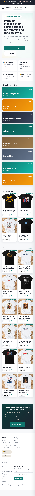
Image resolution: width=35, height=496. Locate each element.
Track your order (18, 438)
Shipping (4, 474)
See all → (30, 248)
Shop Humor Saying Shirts (14, 48)
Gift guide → (10, 53)
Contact (16, 443)
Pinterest (4, 462)
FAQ (3, 478)
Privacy (4, 466)
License (4, 481)
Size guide (17, 447)
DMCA (3, 476)
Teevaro (8, 8)
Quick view (5, 214)
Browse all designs (17, 424)
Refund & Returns (7, 471)
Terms (3, 469)
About (15, 440)
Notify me (18, 478)
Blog (15, 445)
